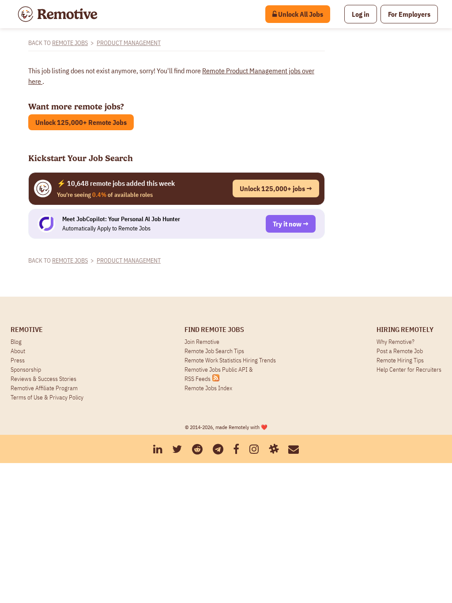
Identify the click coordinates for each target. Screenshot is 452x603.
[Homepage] (57, 14)
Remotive (27, 329)
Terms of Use (27, 397)
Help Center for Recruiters (409, 369)
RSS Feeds (198, 379)
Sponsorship (26, 369)
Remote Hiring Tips (400, 360)
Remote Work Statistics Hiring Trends (230, 360)
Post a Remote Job (400, 351)
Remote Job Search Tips (214, 351)
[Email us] (293, 449)
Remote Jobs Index (208, 388)
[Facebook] (236, 449)
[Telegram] (218, 449)
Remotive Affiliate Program (44, 388)
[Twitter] (177, 449)
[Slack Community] (274, 449)
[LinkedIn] (157, 449)
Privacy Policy (66, 397)
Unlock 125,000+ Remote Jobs (81, 122)
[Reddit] (197, 449)
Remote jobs (70, 43)
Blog (16, 342)
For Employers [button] (409, 14)
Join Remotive (202, 342)
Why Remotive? (395, 342)
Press (18, 360)
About (18, 351)
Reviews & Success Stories (43, 379)
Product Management (129, 43)
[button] (360, 14)
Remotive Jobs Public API (217, 369)
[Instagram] (254, 449)
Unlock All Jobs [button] (300, 14)
